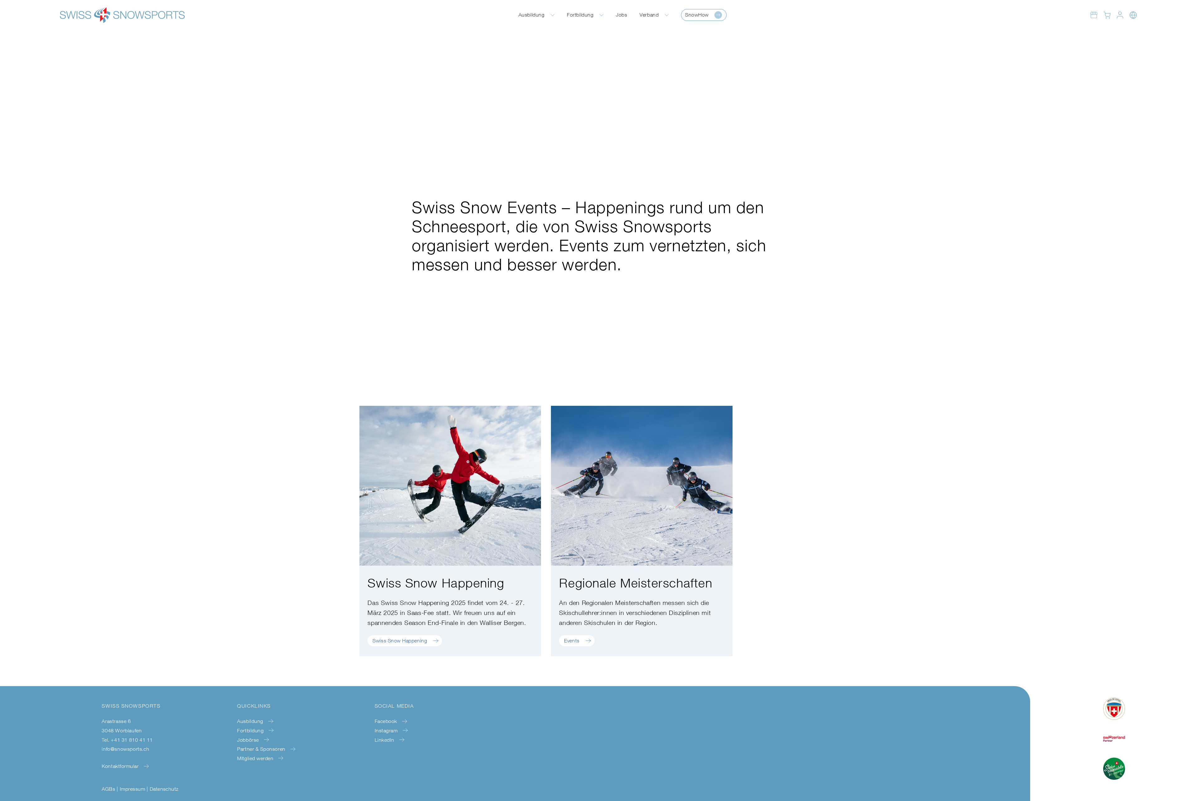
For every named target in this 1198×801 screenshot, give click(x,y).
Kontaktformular (120, 766)
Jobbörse (248, 740)
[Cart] (1106, 15)
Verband (649, 14)
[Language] (1133, 15)
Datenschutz (164, 789)
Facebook (386, 721)
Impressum (132, 789)
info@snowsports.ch (125, 749)
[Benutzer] (1120, 15)
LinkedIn (384, 740)
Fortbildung (580, 14)
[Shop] (1093, 15)
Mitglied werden (255, 758)
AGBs (108, 789)
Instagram (386, 730)
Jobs (621, 14)
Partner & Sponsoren (261, 749)
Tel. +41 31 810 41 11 (127, 740)
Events (571, 640)
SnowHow (697, 14)
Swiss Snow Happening (400, 640)
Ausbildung (531, 14)
